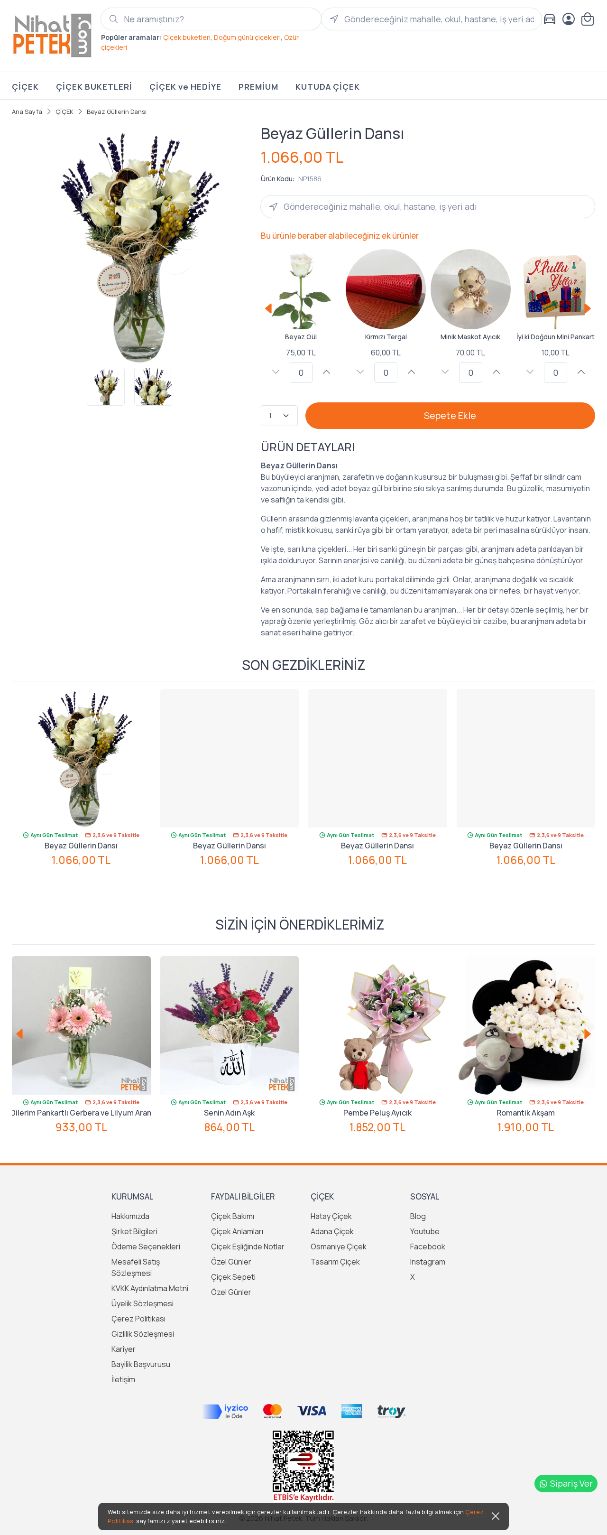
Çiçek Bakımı (232, 1216)
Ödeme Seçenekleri (145, 1246)
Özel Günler (231, 1261)
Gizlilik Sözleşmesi (142, 1334)
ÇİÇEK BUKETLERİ (94, 86)
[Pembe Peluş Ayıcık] (377, 1025)
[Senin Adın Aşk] (229, 1025)
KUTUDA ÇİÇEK (327, 86)
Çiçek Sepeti (233, 1277)
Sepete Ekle (450, 415)
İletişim (123, 1379)
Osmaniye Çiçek (339, 1246)
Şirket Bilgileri (134, 1231)
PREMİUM (258, 86)
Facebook (427, 1246)
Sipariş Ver (571, 1483)
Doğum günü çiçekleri (247, 37)
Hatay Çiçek (331, 1216)
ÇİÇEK (25, 86)
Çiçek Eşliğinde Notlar (248, 1246)
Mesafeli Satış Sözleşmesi (135, 1267)
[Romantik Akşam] (526, 1025)
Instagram (427, 1261)
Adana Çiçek (332, 1231)
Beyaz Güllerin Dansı (81, 845)
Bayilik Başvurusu (140, 1364)
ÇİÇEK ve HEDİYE (185, 86)
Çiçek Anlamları (237, 1231)
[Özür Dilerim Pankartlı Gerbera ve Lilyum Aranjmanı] (81, 1025)
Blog (418, 1216)
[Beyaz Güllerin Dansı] (81, 758)
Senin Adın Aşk (229, 1112)
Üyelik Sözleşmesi (142, 1303)
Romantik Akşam (526, 1112)
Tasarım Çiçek (335, 1261)
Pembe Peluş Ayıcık (377, 1112)
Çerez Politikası (138, 1318)
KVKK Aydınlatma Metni (149, 1288)
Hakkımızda (130, 1216)
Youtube (425, 1231)
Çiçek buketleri (187, 37)
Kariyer (123, 1349)
